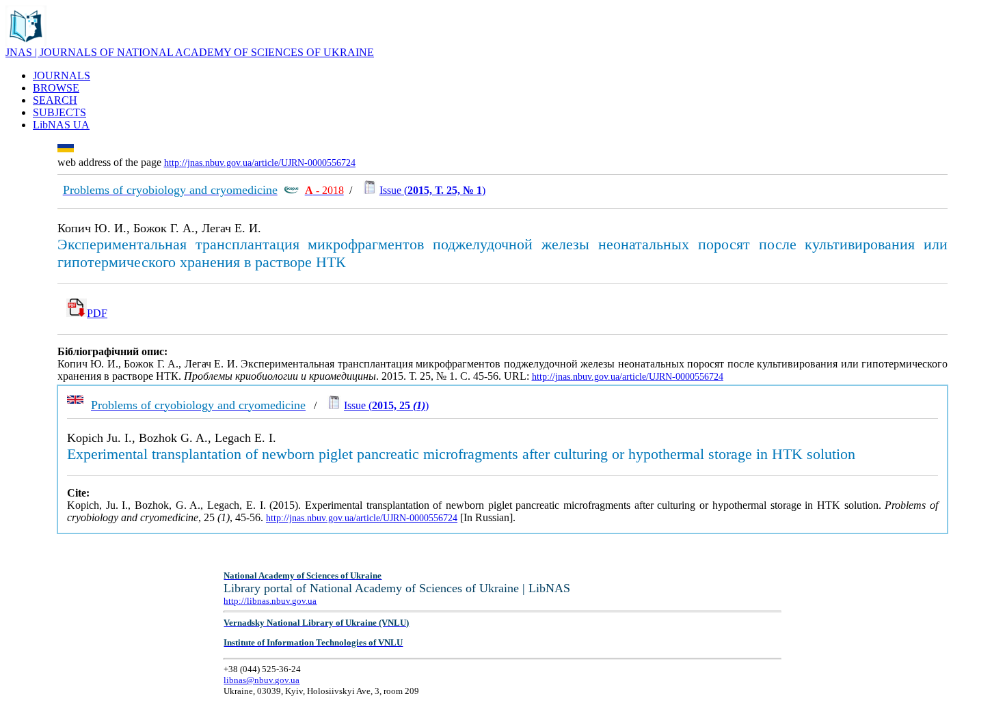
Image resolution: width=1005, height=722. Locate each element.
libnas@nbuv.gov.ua (261, 680)
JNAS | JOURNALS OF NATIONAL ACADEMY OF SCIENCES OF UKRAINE (189, 52)
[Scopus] (291, 190)
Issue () (432, 190)
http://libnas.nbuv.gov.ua (270, 601)
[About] (25, 42)
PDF (97, 313)
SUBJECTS (59, 112)
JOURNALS (61, 75)
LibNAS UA (61, 124)
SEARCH (55, 100)
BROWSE (56, 88)
